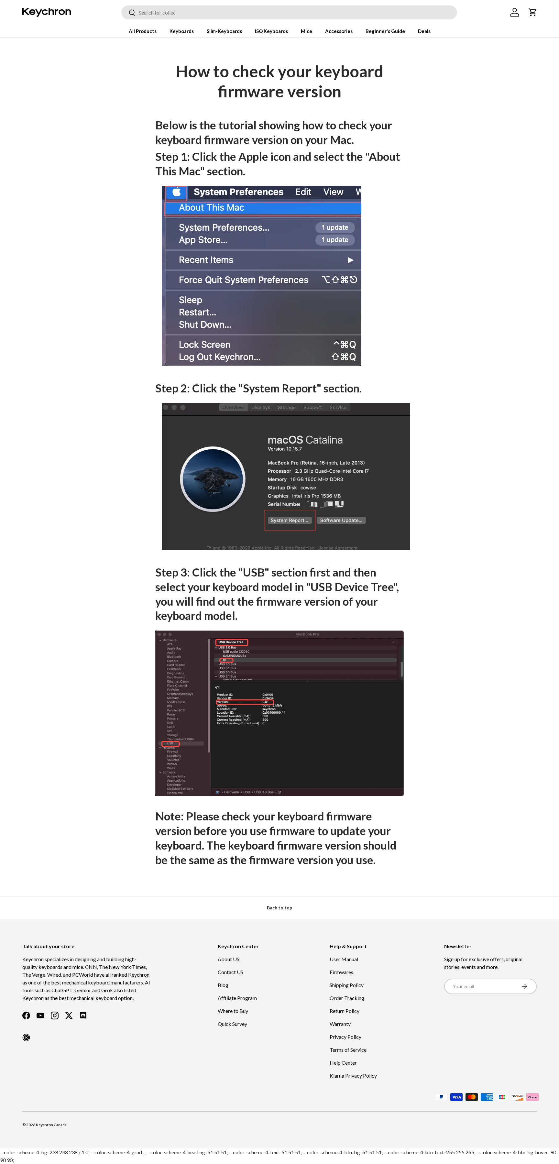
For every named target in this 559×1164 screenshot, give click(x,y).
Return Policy (344, 1011)
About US (228, 959)
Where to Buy (233, 1011)
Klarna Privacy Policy (353, 1075)
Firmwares (341, 972)
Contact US (230, 972)
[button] (533, 12)
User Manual (344, 959)
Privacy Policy (345, 1037)
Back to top (279, 907)
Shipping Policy (347, 985)
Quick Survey (232, 1024)
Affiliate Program (237, 998)
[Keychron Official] (26, 1037)
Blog (223, 985)
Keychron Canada (51, 1124)
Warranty (340, 1024)
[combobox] (289, 12)
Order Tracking (347, 998)
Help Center (343, 1063)
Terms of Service (348, 1050)
